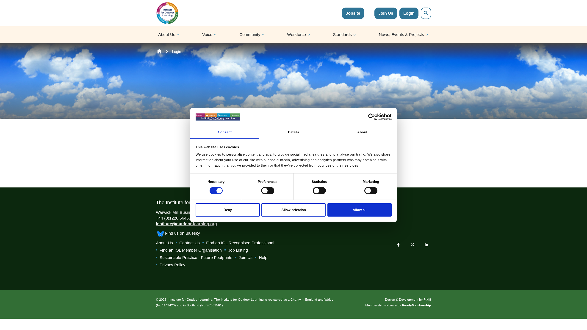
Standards (342, 34)
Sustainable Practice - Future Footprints (196, 257)
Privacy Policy (172, 265)
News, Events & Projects (401, 34)
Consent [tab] (225, 132)
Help (263, 257)
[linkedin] (426, 244)
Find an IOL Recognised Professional (240, 243)
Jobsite (353, 13)
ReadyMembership (416, 305)
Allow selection (293, 210)
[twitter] (412, 244)
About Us (166, 34)
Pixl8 (427, 299)
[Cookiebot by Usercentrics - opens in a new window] (372, 116)
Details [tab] (293, 132)
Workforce (296, 34)
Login (409, 13)
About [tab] (362, 132)
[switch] (267, 190)
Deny (228, 210)
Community (249, 34)
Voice (207, 34)
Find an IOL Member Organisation (191, 250)
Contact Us (189, 243)
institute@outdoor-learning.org (186, 224)
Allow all (359, 210)
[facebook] (398, 244)
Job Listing (238, 250)
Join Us (385, 13)
